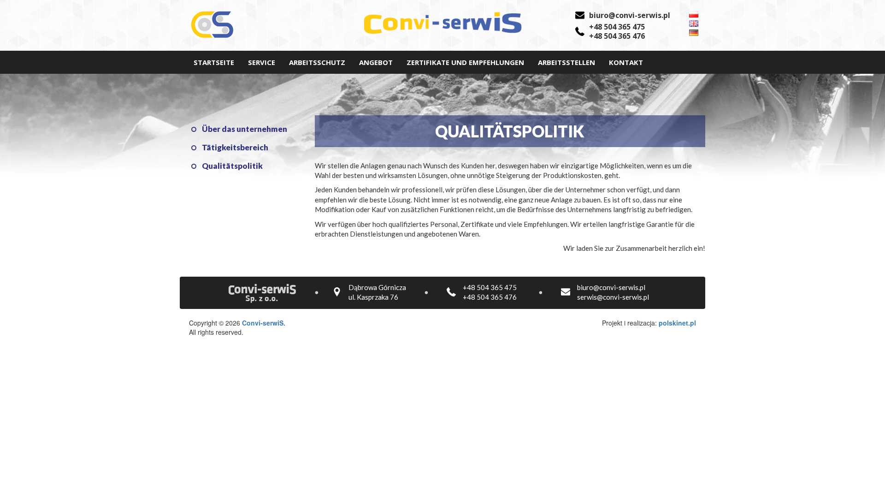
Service (261, 62)
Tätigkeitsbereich (235, 147)
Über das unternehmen (244, 129)
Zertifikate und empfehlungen (465, 62)
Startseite (214, 62)
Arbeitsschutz (317, 62)
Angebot (376, 62)
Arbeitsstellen (566, 62)
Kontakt (626, 62)
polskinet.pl (677, 322)
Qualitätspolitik (232, 166)
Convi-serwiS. (263, 322)
